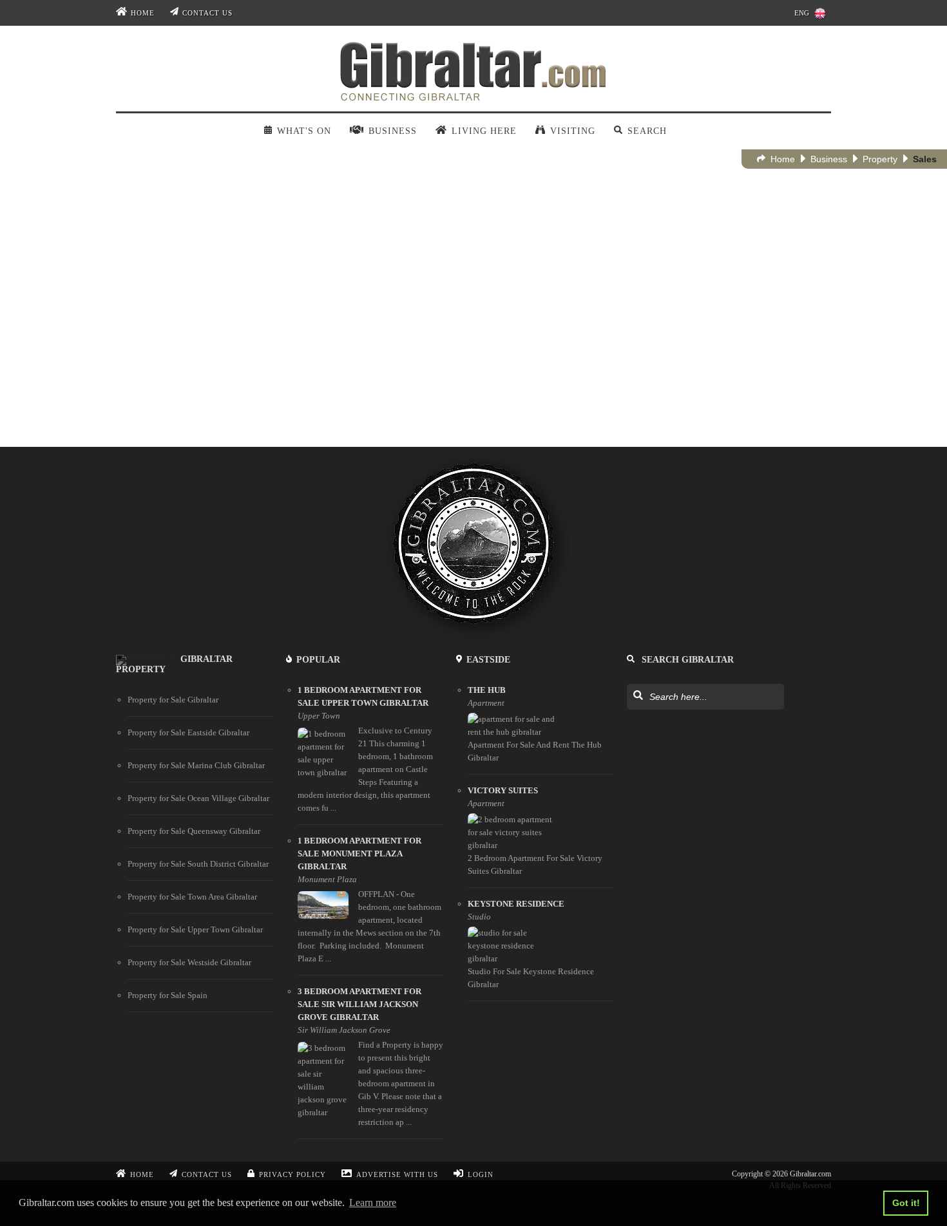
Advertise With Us (397, 1174)
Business (828, 159)
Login (480, 1174)
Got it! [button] (906, 1203)
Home (143, 13)
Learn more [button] (372, 1202)
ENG (801, 13)
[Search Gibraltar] (637, 696)
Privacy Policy (292, 1174)
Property (880, 159)
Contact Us (207, 13)
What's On (303, 131)
